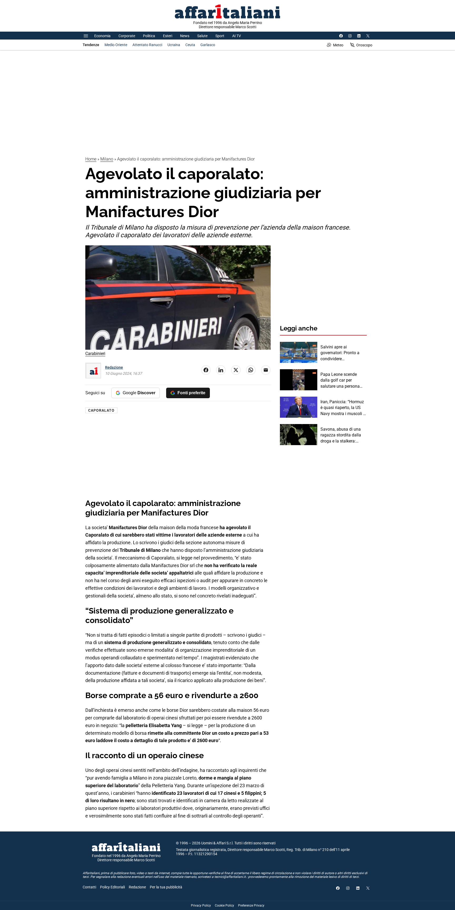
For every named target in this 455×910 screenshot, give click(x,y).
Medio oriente (116, 45)
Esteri (167, 36)
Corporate (126, 36)
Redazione (114, 367)
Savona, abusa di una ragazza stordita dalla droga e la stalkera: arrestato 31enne (340, 435)
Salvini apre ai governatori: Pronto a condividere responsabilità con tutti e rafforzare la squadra (343, 353)
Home (90, 159)
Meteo (338, 45)
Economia (102, 36)
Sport (219, 36)
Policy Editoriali (112, 887)
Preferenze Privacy (251, 905)
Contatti (89, 887)
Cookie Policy (224, 905)
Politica (149, 36)
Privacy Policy (201, 905)
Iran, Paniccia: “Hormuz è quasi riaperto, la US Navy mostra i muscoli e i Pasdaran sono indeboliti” (342, 408)
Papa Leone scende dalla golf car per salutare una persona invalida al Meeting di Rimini (340, 380)
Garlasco (207, 45)
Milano (106, 159)
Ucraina (173, 45)
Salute (202, 36)
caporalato (101, 410)
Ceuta (190, 45)
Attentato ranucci (147, 45)
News (184, 36)
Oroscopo (364, 45)
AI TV (236, 36)
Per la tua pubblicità (166, 887)
